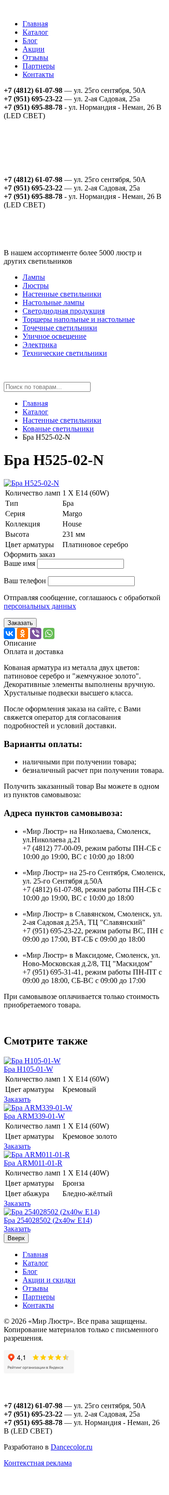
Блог (30, 41)
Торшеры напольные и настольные (79, 319)
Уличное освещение (54, 336)
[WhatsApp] (48, 633)
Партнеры (39, 66)
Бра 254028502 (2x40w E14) (48, 1220)
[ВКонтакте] (9, 633)
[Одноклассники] (22, 633)
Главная (35, 24)
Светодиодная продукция (64, 311)
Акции (34, 49)
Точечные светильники (60, 328)
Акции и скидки (49, 1280)
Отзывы (35, 57)
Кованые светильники (58, 429)
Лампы (34, 277)
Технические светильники (65, 353)
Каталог (35, 32)
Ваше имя (19, 563)
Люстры (36, 286)
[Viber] (35, 633)
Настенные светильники (62, 294)
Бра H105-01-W (28, 1069)
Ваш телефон (25, 581)
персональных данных (40, 606)
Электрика (40, 345)
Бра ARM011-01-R (33, 1163)
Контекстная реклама (38, 1463)
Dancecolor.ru (71, 1447)
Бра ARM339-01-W (34, 1116)
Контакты (38, 74)
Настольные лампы (53, 302)
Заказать (20, 622)
